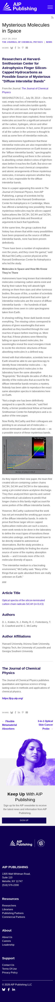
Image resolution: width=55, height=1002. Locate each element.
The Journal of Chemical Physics (22, 42)
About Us (7, 937)
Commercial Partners (13, 917)
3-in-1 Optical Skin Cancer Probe (45, 725)
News (49, 42)
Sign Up (24, 820)
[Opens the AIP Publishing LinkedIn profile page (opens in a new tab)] (13, 990)
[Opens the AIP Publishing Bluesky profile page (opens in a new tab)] (3, 990)
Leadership (8, 945)
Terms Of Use (9, 969)
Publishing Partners (13, 913)
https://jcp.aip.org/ (12, 698)
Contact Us (8, 965)
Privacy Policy (10, 972)
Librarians (7, 909)
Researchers (9, 905)
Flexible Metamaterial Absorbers (9, 725)
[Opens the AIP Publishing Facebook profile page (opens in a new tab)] (9, 990)
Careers (6, 941)
